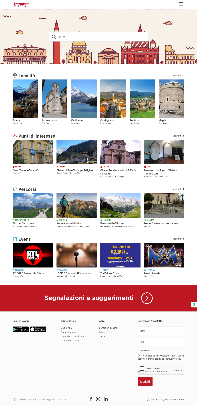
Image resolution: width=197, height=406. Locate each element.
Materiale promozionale (72, 336)
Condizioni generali (108, 328)
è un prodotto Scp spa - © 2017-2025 (50, 399)
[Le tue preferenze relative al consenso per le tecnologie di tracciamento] (194, 304)
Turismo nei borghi (70, 340)
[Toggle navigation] (181, 4)
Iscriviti (145, 381)
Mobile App (66, 328)
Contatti (103, 336)
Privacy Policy (144, 350)
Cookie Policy (178, 399)
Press (102, 332)
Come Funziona (68, 332)
